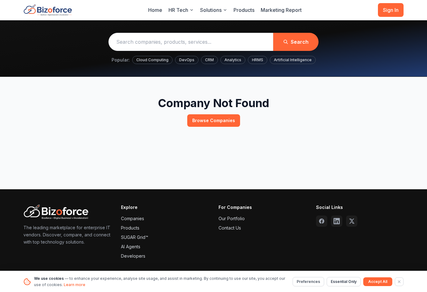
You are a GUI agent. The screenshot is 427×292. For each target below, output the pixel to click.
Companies (132, 218)
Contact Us (230, 227)
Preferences (308, 281)
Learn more (74, 284)
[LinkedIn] (336, 221)
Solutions (211, 10)
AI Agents (130, 246)
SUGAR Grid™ (134, 237)
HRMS (257, 59)
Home (155, 10)
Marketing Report (281, 10)
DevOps (186, 59)
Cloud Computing (152, 59)
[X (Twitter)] (351, 221)
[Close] (399, 281)
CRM (209, 59)
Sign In (391, 10)
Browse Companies (213, 120)
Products (244, 10)
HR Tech (178, 10)
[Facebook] (321, 221)
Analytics (232, 59)
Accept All (377, 281)
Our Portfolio (232, 218)
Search (300, 42)
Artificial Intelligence (293, 59)
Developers (133, 256)
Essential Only (344, 281)
